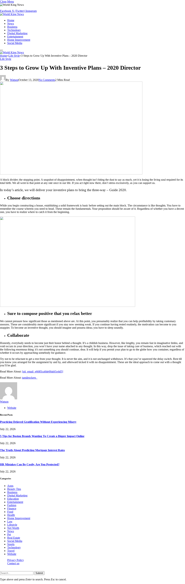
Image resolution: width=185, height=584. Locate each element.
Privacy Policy (15, 560)
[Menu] (1, 50)
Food (10, 511)
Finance (11, 508)
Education (13, 498)
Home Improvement (18, 39)
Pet (9, 534)
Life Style (5, 58)
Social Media (14, 43)
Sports (10, 544)
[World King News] (12, 14)
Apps (10, 485)
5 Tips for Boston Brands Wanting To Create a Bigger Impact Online (42, 436)
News (10, 23)
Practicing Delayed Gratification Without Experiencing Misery (38, 421)
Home (10, 20)
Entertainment (15, 36)
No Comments (46, 79)
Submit (39, 573)
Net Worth (13, 527)
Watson (14, 79)
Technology (14, 30)
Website (11, 553)
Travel (10, 550)
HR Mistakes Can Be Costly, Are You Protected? (29, 464)
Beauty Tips (14, 489)
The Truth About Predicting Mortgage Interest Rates (32, 450)
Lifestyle (12, 524)
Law (9, 521)
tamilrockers (29, 377)
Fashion (11, 505)
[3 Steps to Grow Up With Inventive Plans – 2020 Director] (71, 173)
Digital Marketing (17, 33)
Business (12, 26)
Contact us (13, 563)
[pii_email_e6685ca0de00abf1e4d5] (42, 371)
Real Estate (13, 537)
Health (11, 515)
